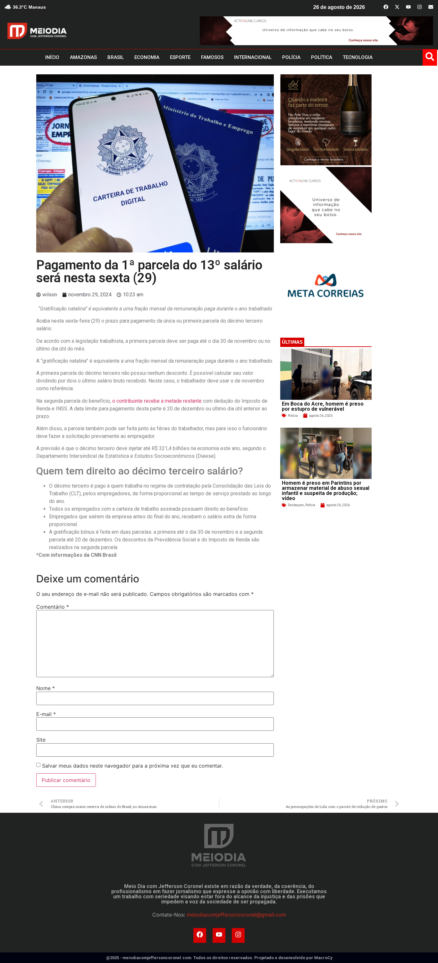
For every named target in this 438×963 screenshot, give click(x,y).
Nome (45, 688)
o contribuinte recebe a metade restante (157, 401)
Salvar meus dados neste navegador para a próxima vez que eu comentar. (132, 765)
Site (41, 739)
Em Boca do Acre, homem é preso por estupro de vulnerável (323, 406)
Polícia (293, 415)
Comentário (52, 606)
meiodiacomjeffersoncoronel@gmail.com (236, 914)
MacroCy (323, 957)
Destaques (296, 505)
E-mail (46, 714)
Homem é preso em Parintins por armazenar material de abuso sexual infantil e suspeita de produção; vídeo (325, 490)
